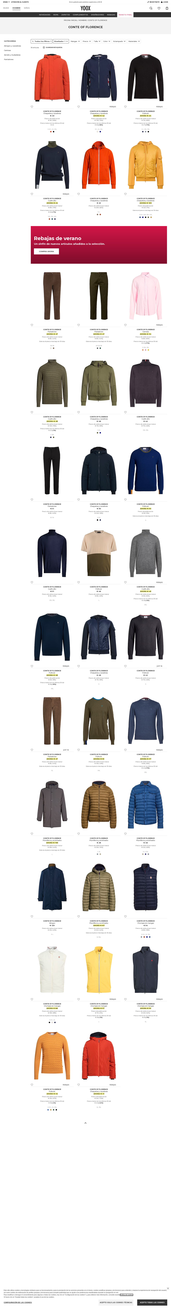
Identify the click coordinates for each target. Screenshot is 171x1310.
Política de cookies (126, 1295)
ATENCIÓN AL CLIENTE (20, 2)
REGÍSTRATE (154, 2)
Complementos (80, 15)
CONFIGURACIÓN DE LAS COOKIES (18, 1302)
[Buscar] (150, 8)
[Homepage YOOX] (85, 8)
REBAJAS (111, 15)
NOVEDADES (44, 15)
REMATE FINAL (125, 15)
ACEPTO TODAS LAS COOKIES (152, 1302)
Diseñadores (97, 15)
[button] (16, 45)
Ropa (55, 15)
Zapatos (65, 15)
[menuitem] (6, 8)
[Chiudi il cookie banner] (168, 1288)
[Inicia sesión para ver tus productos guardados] (158, 8)
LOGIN (164, 2)
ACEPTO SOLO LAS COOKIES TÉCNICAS (116, 1302)
